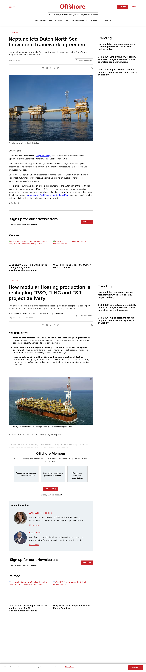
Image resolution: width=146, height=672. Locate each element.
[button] (10, 6)
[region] (73, 667)
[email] (58, 68)
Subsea (94, 21)
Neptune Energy (43, 156)
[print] (92, 68)
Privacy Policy (69, 667)
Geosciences (40, 21)
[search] (14, 6)
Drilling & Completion (58, 21)
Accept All (135, 667)
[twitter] (51, 68)
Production (106, 21)
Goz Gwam (33, 313)
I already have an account (51, 495)
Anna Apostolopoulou (18, 313)
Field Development (80, 21)
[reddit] (54, 68)
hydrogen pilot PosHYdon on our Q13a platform (47, 195)
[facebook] (43, 68)
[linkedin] (47, 68)
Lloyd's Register (56, 313)
